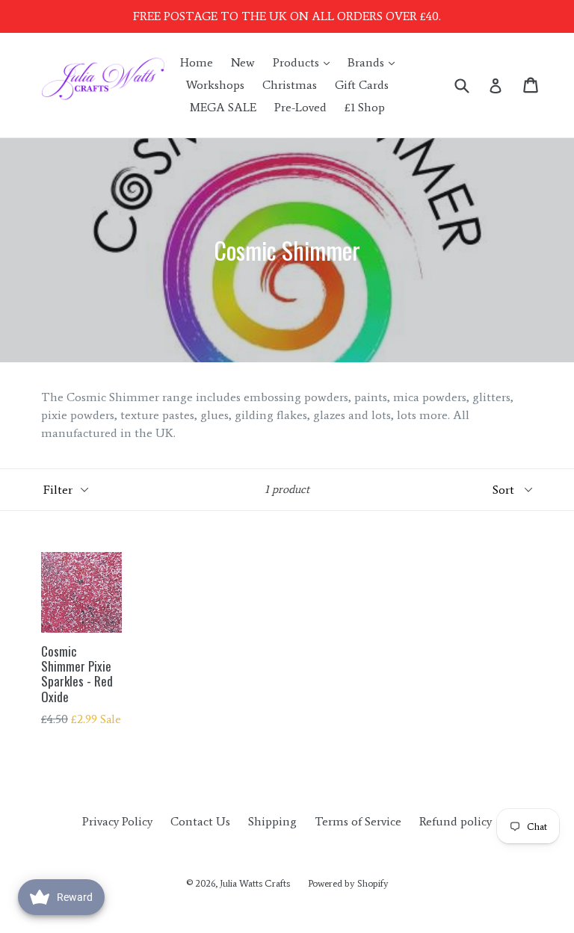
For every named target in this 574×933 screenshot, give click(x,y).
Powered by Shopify (348, 883)
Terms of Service (358, 821)
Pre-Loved (300, 107)
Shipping (272, 821)
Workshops (215, 85)
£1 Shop (365, 107)
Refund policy (455, 821)
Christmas (289, 85)
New (243, 62)
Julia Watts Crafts (255, 883)
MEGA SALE (223, 107)
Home (196, 62)
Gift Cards (362, 85)
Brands (375, 62)
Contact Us (200, 821)
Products (305, 62)
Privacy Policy (117, 821)
